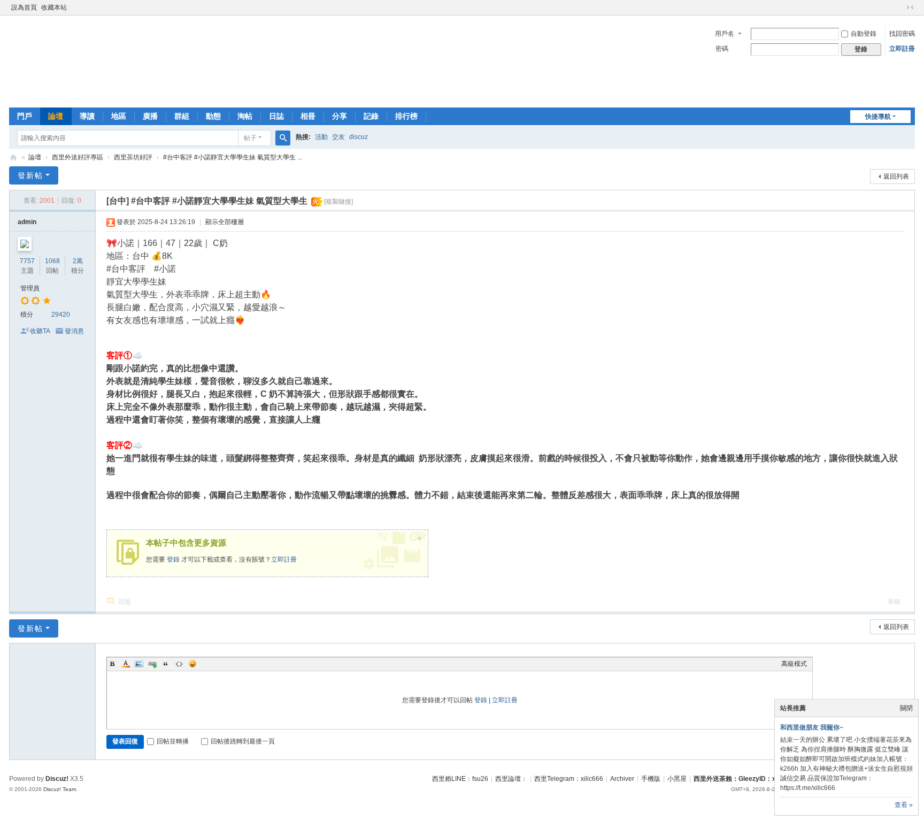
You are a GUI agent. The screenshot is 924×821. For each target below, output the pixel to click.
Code (179, 663)
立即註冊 (902, 48)
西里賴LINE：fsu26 (460, 778)
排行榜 (406, 116)
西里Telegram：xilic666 (568, 778)
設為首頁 (24, 7)
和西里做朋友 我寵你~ (811, 727)
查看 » (904, 805)
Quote (165, 663)
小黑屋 (677, 778)
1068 (52, 261)
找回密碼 (902, 33)
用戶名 (724, 33)
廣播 (150, 116)
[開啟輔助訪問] (900, 7)
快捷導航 (878, 116)
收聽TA (40, 331)
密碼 (721, 48)
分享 (339, 116)
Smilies (192, 663)
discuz (358, 137)
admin (27, 222)
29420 (60, 314)
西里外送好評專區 (77, 157)
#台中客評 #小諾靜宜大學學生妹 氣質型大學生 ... (232, 157)
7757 (27, 261)
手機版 (650, 778)
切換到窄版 (910, 7)
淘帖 (244, 116)
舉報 (894, 601)
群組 (181, 116)
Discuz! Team (59, 789)
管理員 (30, 288)
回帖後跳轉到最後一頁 (243, 741)
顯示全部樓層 (224, 222)
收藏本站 (54, 7)
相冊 (308, 116)
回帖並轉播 (173, 741)
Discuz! (56, 778)
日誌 (276, 116)
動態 (213, 116)
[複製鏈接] (338, 201)
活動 (321, 137)
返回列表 (896, 176)
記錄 (371, 116)
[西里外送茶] (62, 96)
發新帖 (30, 175)
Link (152, 663)
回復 (124, 601)
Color (125, 663)
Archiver (622, 778)
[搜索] (282, 138)
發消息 (74, 331)
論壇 (55, 116)
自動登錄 (863, 33)
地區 (118, 116)
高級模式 (794, 663)
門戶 (24, 116)
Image (139, 663)
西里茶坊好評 (133, 157)
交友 (338, 137)
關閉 (906, 708)
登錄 (173, 559)
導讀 (87, 116)
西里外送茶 (13, 157)
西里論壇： (511, 778)
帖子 (250, 138)
